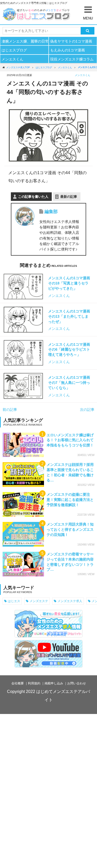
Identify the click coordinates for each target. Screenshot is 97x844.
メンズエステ (38, 601)
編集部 (51, 211)
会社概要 (17, 683)
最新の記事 (68, 197)
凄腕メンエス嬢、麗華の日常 (25, 41)
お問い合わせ (76, 683)
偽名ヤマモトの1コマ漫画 (71, 41)
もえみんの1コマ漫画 (67, 50)
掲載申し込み (53, 683)
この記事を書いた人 (33, 197)
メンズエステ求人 (69, 601)
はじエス (14, 601)
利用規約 (34, 683)
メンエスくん (12, 59)
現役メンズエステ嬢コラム (72, 59)
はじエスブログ (14, 50)
